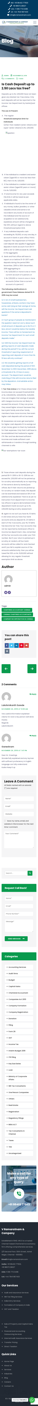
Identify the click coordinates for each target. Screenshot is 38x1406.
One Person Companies (19, 1092)
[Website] (9, 592)
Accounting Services (17, 967)
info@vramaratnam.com (20, 15)
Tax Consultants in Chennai (17, 1132)
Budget (12, 980)
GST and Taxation (11, 1309)
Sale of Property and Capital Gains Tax (18, 1325)
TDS (10, 1147)
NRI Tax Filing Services (13, 1297)
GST (10, 1038)
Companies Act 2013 (17, 999)
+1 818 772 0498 (12, 1272)
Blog (6, 1378)
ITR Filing (12, 1057)
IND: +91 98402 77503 (19, 3)
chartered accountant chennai (16, 610)
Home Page (9, 1361)
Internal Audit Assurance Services (18, 1338)
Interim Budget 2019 (17, 1051)
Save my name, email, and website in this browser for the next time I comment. (19, 824)
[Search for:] (19, 873)
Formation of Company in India (17, 1305)
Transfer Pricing (10, 1342)
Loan (11, 1070)
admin (7, 585)
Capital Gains (14, 986)
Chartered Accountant (18, 993)
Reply (34, 694)
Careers (7, 1382)
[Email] (5, 592)
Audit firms (13, 973)
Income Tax (13, 1044)
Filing (11, 1025)
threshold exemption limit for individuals (16, 120)
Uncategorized (15, 1153)
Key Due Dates (15, 1063)
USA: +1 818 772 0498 (19, 9)
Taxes (21, 79)
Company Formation (17, 1005)
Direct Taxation (10, 1346)
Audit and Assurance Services (16, 1292)
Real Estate (13, 1105)
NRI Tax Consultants (17, 1086)
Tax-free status (9, 389)
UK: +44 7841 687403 (19, 12)
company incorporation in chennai (18, 619)
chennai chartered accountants (17, 614)
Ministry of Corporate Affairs (18, 1078)
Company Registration (18, 1012)
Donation (12, 1018)
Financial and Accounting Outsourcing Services (14, 1332)
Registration (14, 1111)
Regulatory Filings (16, 1118)
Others (11, 1099)
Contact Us (9, 1386)
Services (7, 1369)
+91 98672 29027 (19, 6)
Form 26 (12, 1031)
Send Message (14, 939)
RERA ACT (13, 1124)
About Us (8, 1365)
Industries (8, 1373)
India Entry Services (12, 1301)
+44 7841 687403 (12, 1276)
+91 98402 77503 (19, 1204)
